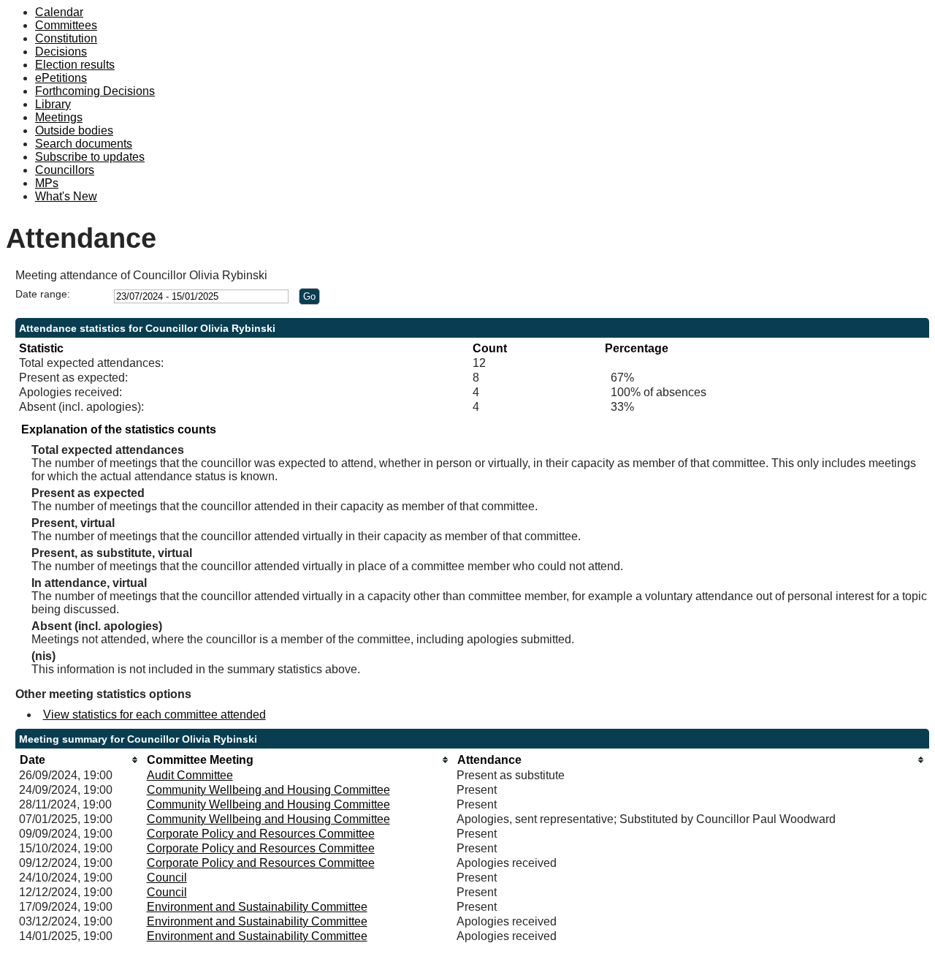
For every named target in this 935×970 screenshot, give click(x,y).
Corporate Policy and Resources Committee (261, 833)
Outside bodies (74, 130)
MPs (46, 183)
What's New (66, 196)
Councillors (64, 170)
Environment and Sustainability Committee (257, 907)
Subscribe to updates (90, 157)
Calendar (59, 12)
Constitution (66, 38)
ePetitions (61, 78)
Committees (66, 25)
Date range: (42, 294)
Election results (75, 64)
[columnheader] (78, 760)
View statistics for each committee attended (154, 714)
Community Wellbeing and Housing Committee (268, 790)
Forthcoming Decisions (95, 91)
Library (53, 104)
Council (167, 877)
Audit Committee (190, 775)
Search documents (83, 143)
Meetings (59, 117)
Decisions (61, 51)
